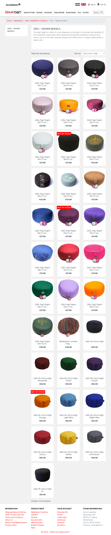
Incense (34, 517)
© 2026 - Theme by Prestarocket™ (55, 532)
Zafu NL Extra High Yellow (69, 453)
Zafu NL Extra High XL (42, 490)
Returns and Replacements (16, 522)
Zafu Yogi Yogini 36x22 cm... (68, 158)
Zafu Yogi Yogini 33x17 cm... (42, 84)
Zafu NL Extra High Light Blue (69, 416)
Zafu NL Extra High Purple (95, 379)
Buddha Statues (37, 525)
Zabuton (34, 515)
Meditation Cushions (39, 512)
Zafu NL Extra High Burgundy (42, 379)
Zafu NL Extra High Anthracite (95, 453)
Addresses (61, 520)
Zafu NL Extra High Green (69, 379)
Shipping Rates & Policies (15, 512)
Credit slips (61, 517)
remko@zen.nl (97, 525)
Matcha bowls (37, 522)
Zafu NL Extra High (95, 341)
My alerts (61, 525)
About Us (9, 520)
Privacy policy (11, 525)
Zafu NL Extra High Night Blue (95, 416)
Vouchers (61, 522)
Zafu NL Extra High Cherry (42, 453)
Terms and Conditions (14, 517)
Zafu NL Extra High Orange (42, 416)
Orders (60, 515)
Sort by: (77, 53)
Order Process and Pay (14, 515)
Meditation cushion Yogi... (68, 342)
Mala (33, 528)
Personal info (62, 512)
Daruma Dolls (36, 520)
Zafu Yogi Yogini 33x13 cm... (42, 342)
